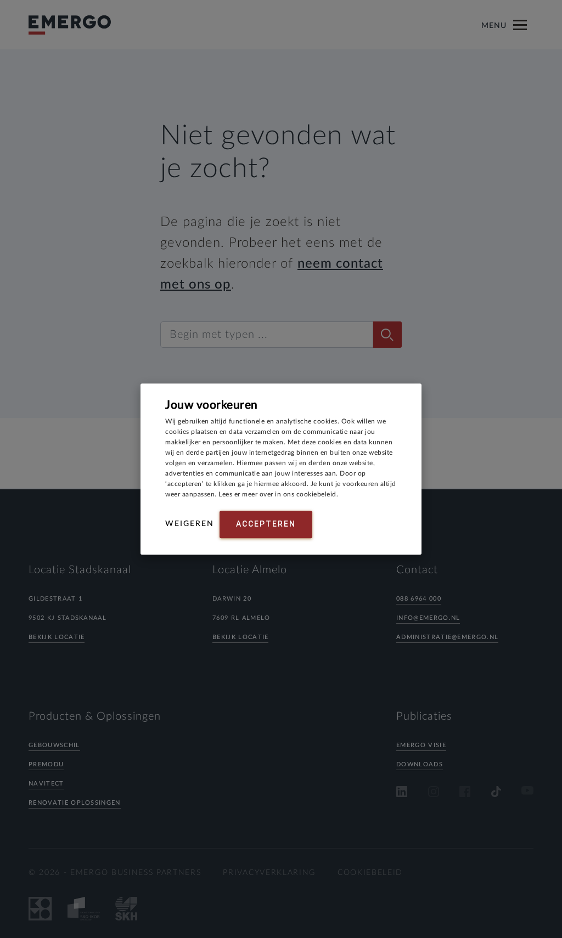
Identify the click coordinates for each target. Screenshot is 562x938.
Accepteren (266, 523)
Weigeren (189, 524)
